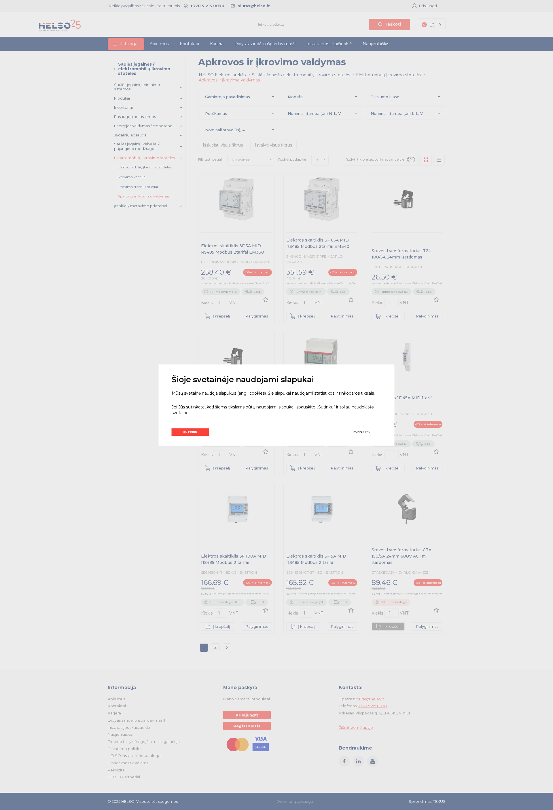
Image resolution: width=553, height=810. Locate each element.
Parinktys (361, 431)
